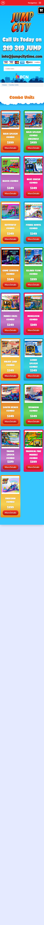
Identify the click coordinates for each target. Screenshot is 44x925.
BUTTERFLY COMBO (10, 226)
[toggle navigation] (40, 3)
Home (4, 85)
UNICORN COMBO (10, 500)
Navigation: (32, 3)
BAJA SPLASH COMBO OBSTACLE (33, 135)
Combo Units (14, 85)
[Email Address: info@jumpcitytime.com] (22, 57)
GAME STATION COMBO (10, 272)
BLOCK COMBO (10, 181)
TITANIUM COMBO (33, 409)
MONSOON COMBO (34, 317)
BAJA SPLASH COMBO (10, 135)
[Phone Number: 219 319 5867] (22, 48)
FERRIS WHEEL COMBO (33, 226)
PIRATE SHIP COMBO (10, 363)
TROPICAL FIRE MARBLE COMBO (33, 454)
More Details (10, 148)
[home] (3, 3)
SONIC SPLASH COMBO (33, 363)
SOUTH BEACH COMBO (10, 409)
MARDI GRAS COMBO (10, 317)
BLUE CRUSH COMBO (33, 180)
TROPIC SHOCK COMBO (10, 454)
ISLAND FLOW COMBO (33, 272)
